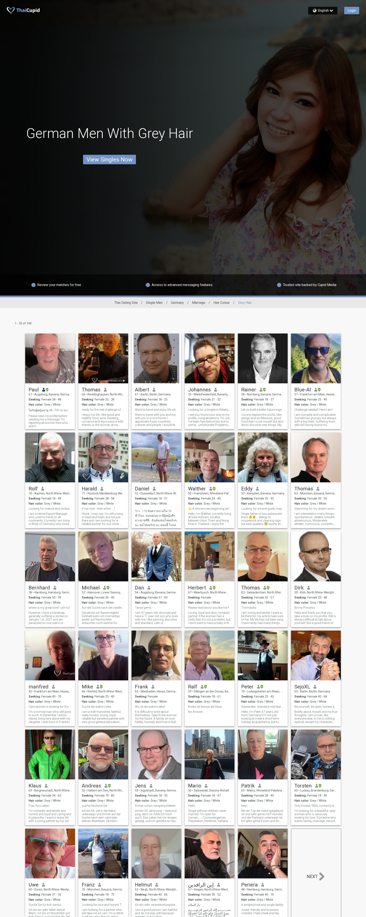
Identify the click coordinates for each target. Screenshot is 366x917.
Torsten (303, 786)
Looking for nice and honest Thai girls (103, 904)
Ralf (192, 687)
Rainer (248, 390)
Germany (177, 303)
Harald (89, 489)
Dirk (299, 588)
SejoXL (302, 687)
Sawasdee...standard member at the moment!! (262, 706)
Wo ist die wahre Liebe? (150, 706)
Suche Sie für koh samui (45, 904)
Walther (197, 489)
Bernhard (39, 588)
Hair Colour (222, 303)
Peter (247, 687)
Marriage (198, 303)
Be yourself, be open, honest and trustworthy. (315, 706)
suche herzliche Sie (94, 805)
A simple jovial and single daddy (262, 904)
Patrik (248, 786)
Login (352, 10)
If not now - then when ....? (98, 508)
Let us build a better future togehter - (262, 409)
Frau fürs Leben (39, 805)
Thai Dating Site (126, 303)
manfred (39, 687)
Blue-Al (302, 390)
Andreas (91, 786)
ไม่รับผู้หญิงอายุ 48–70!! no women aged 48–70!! (50, 410)
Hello (191, 805)
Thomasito (248, 607)
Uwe (34, 885)
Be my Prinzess (304, 607)
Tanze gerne (143, 607)
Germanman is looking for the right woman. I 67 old (50, 706)
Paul (34, 390)
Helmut (143, 885)
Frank (141, 687)
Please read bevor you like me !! (208, 607)
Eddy (246, 489)
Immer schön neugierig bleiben (155, 805)
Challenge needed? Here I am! (313, 409)
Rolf (33, 489)
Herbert (197, 588)
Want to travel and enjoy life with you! (156, 409)
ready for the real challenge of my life (103, 409)
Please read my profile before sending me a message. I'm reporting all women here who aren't (48, 421)
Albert (142, 390)
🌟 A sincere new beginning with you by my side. (209, 508)
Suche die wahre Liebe (96, 706)
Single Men (154, 303)
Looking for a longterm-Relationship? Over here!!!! (209, 409)
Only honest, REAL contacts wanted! (315, 805)
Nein (244, 805)
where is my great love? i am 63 (49, 607)
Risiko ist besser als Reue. (205, 706)
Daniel (142, 489)
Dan (139, 588)
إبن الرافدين (201, 885)
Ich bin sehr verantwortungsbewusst (156, 904)
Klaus (35, 786)
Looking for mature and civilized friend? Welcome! (50, 508)
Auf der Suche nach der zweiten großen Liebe (103, 607)
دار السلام (194, 904)
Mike (87, 687)
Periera (249, 885)
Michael (91, 588)
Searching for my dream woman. (315, 508)
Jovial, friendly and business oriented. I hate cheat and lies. (260, 911)
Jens (140, 786)
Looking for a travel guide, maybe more (262, 508)
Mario (194, 786)
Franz (88, 885)
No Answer (195, 711)
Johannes (199, 390)
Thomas (91, 390)
